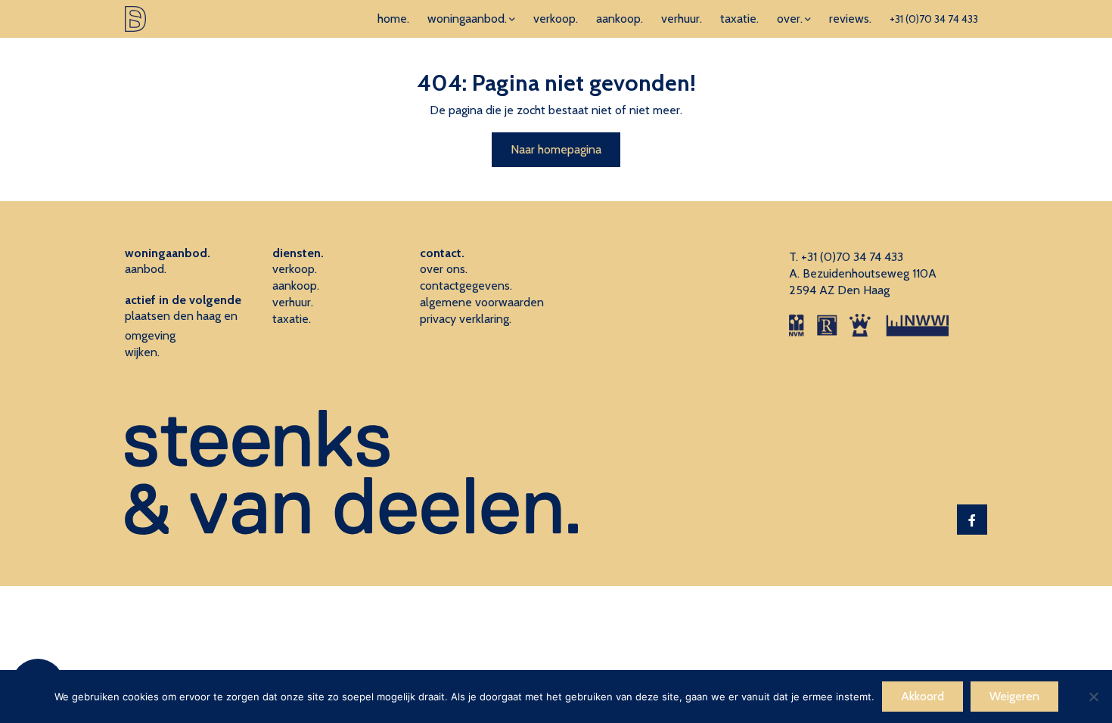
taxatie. (739, 18)
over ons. (443, 269)
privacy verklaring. (465, 319)
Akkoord (922, 696)
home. (393, 18)
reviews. (850, 18)
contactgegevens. (466, 285)
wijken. (142, 352)
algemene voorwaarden (482, 302)
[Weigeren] (1093, 696)
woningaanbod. (467, 18)
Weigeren (1014, 696)
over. (790, 18)
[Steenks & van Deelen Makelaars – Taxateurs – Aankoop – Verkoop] (135, 19)
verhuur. (681, 18)
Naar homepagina (556, 149)
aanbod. (145, 269)
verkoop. (555, 18)
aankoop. (619, 18)
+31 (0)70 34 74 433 (934, 19)
